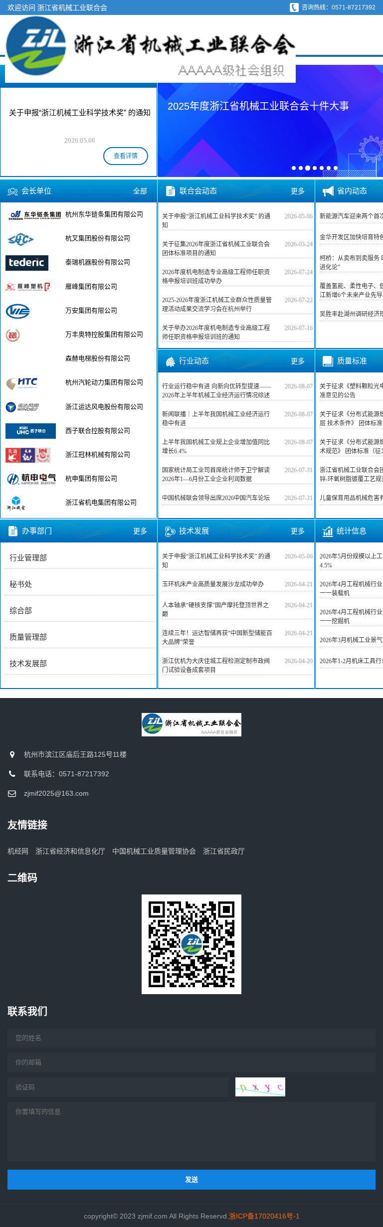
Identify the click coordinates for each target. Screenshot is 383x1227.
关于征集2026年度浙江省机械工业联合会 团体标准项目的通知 (216, 249)
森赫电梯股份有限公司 (97, 358)
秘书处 (20, 584)
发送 (191, 1179)
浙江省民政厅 (224, 851)
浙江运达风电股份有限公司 (104, 406)
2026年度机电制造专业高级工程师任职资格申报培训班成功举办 (216, 277)
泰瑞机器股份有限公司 (97, 262)
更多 (140, 531)
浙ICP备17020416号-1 (264, 1216)
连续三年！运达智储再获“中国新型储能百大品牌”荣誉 (217, 638)
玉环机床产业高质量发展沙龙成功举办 (213, 584)
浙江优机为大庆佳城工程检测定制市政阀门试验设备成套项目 (216, 666)
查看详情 (126, 156)
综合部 (20, 611)
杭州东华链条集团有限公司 (104, 214)
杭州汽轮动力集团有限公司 (104, 382)
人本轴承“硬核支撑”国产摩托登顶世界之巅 (215, 610)
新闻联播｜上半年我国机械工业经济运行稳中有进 (216, 419)
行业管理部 (28, 558)
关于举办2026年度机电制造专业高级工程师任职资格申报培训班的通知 (216, 333)
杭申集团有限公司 (91, 478)
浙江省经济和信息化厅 (70, 851)
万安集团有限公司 (91, 310)
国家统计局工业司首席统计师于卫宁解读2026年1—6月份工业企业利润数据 (216, 475)
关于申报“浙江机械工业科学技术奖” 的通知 (216, 221)
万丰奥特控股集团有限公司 (104, 334)
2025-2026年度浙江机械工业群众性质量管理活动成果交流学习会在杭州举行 (217, 305)
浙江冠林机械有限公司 (97, 454)
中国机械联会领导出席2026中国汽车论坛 (216, 498)
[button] (172, 120)
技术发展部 (28, 664)
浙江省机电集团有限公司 (101, 502)
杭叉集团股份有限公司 (97, 238)
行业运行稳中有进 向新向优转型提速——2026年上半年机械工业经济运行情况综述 (216, 391)
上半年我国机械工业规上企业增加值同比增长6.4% (216, 447)
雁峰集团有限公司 (91, 286)
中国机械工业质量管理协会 (154, 851)
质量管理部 (28, 637)
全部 (140, 191)
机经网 (17, 851)
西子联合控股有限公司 (97, 430)
